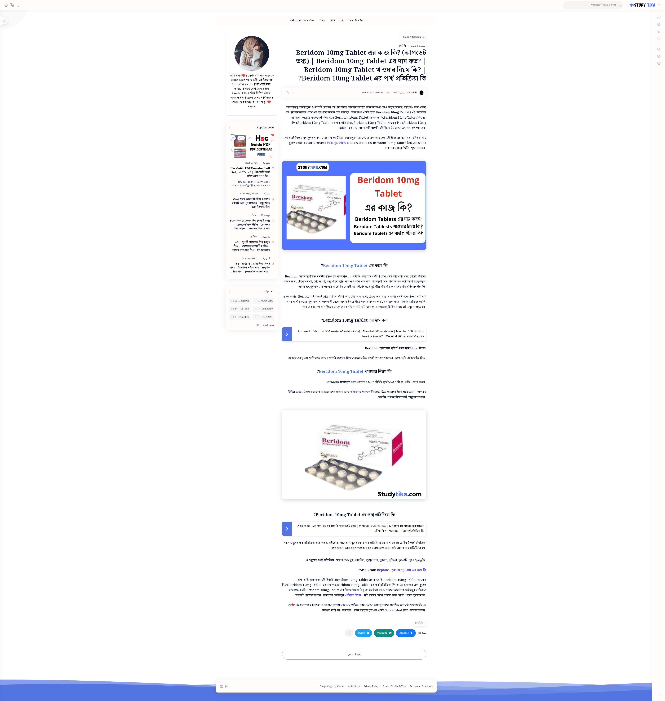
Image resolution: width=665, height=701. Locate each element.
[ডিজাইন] (359, 20)
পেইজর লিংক (353, 595)
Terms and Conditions (421, 686)
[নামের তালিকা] (251, 258)
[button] (12, 5)
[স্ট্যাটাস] (255, 193)
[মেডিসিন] (419, 623)
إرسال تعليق (354, 654)
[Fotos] (323, 20)
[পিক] (342, 20)
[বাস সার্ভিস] (309, 20)
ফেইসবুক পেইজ (336, 143)
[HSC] (250, 163)
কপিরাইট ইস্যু (354, 686)
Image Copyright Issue (332, 686)
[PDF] (333, 20)
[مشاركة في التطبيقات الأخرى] (349, 633)
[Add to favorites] (293, 92)
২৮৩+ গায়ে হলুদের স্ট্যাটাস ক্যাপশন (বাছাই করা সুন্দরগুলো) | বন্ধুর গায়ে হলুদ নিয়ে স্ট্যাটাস (251, 203)
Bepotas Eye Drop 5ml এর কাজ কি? (392, 570)
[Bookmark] (17, 5)
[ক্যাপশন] (247, 193)
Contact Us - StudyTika (394, 686)
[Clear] (566, 5)
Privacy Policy (371, 686)
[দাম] (351, 20)
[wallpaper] (296, 20)
